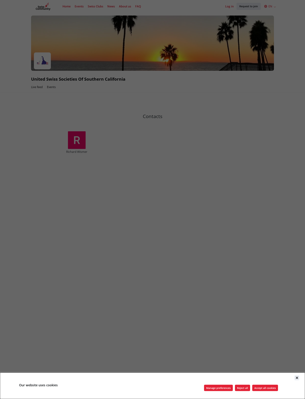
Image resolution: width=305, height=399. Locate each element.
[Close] (296, 377)
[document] (152, 386)
